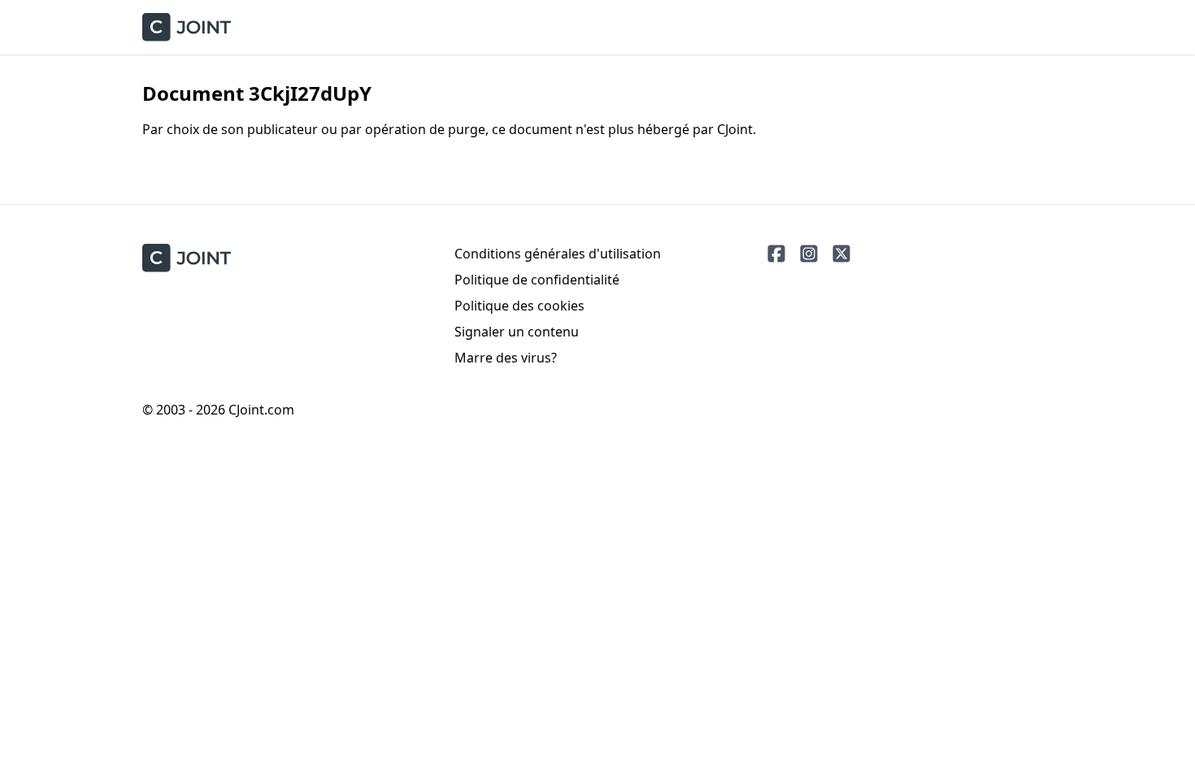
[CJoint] (186, 258)
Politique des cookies (519, 306)
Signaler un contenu (516, 332)
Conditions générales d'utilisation (557, 254)
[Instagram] (809, 253)
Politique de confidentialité (536, 280)
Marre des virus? (505, 358)
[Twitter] (841, 253)
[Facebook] (776, 253)
